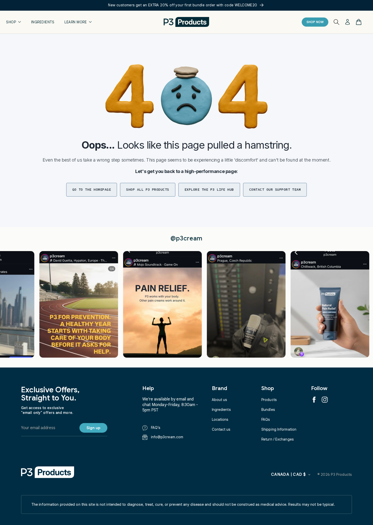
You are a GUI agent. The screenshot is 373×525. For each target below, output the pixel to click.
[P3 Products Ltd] (47, 472)
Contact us (221, 429)
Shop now (315, 22)
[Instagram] (325, 400)
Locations (220, 419)
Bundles (268, 409)
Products (269, 399)
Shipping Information (278, 429)
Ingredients (221, 409)
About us (219, 399)
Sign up (93, 428)
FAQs (265, 419)
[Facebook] (314, 400)
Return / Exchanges (277, 439)
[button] (13, 22)
